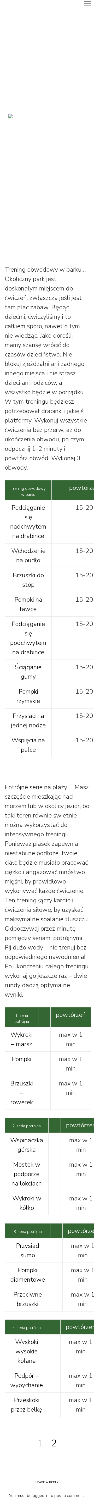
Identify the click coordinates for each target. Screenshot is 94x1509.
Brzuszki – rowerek (21, 1092)
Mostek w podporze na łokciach (26, 1174)
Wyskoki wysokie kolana (26, 1351)
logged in (40, 1496)
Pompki (21, 1059)
